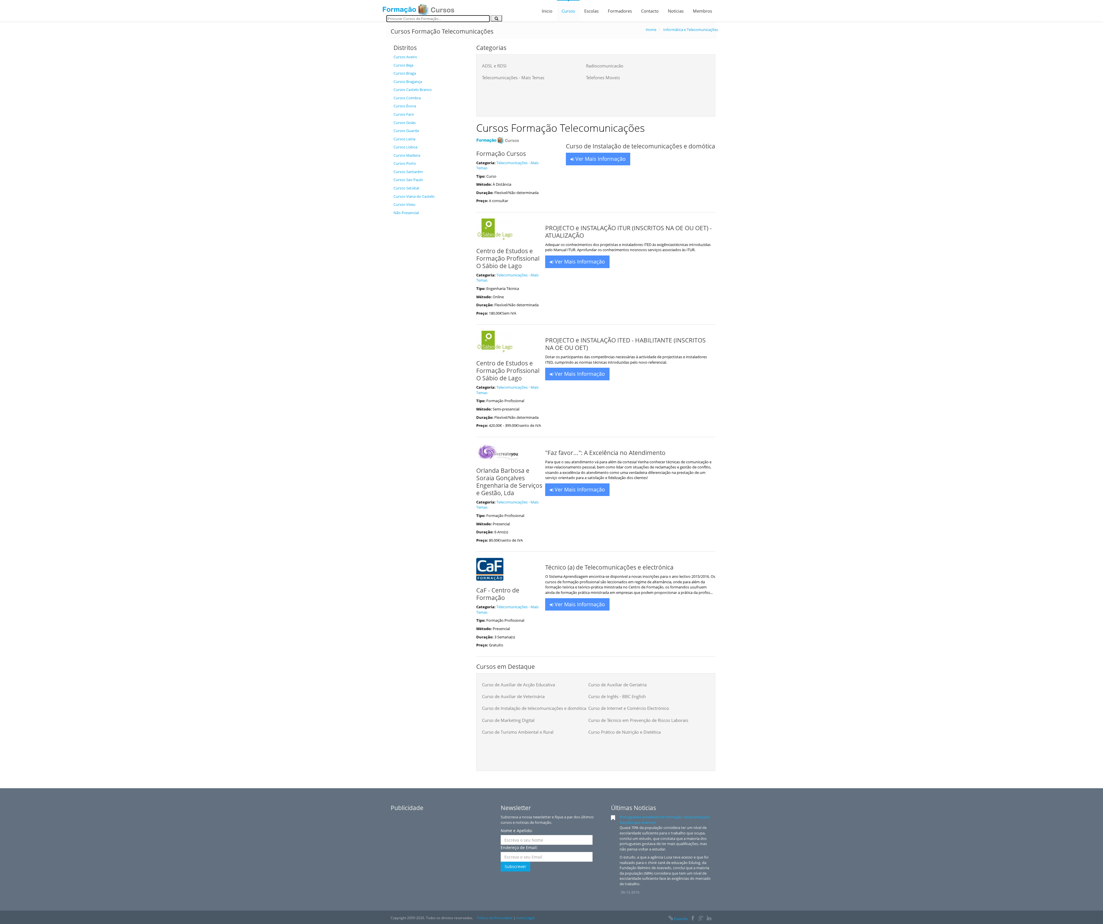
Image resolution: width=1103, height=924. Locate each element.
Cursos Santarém (408, 171)
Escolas (591, 11)
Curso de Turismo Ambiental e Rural (518, 732)
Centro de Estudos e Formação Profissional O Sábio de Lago (507, 258)
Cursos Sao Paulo (408, 179)
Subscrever (515, 866)
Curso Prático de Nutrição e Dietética (624, 732)
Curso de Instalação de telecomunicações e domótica (534, 708)
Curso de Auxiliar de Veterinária (513, 696)
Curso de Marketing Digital (508, 720)
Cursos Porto (405, 163)
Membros (702, 11)
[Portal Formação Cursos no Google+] (701, 918)
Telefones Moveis (603, 77)
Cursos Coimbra (407, 97)
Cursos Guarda (406, 130)
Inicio (547, 11)
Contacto (650, 11)
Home (651, 29)
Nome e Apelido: (517, 830)
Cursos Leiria (404, 139)
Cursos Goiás (405, 122)
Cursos (568, 11)
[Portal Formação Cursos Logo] (418, 8)
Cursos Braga (405, 73)
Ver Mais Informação (600, 158)
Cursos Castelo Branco (413, 89)
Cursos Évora (405, 106)
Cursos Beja (403, 65)
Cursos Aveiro (405, 56)
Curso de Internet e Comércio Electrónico (628, 708)
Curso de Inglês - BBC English (617, 696)
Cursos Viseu (404, 204)
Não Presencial (406, 212)
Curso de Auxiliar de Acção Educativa (518, 684)
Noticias (676, 11)
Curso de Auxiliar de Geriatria (617, 684)
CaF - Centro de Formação (497, 594)
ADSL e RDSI (494, 66)
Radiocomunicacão (604, 66)
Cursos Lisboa (405, 147)
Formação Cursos (501, 154)
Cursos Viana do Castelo (414, 196)
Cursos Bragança (408, 81)
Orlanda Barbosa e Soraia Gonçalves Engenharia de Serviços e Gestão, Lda (509, 481)
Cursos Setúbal (406, 188)
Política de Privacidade (495, 917)
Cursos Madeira (407, 155)
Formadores (620, 11)
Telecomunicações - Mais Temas (513, 77)
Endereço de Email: (519, 847)
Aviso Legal (525, 917)
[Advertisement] (431, 304)
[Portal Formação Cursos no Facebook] (692, 918)
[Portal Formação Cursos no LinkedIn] (709, 918)
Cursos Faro (404, 114)
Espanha (681, 918)
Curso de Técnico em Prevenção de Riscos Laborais (638, 720)
